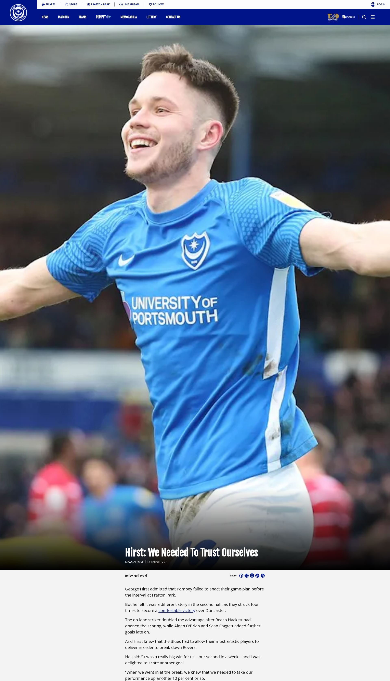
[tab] (48, 4)
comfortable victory (176, 610)
